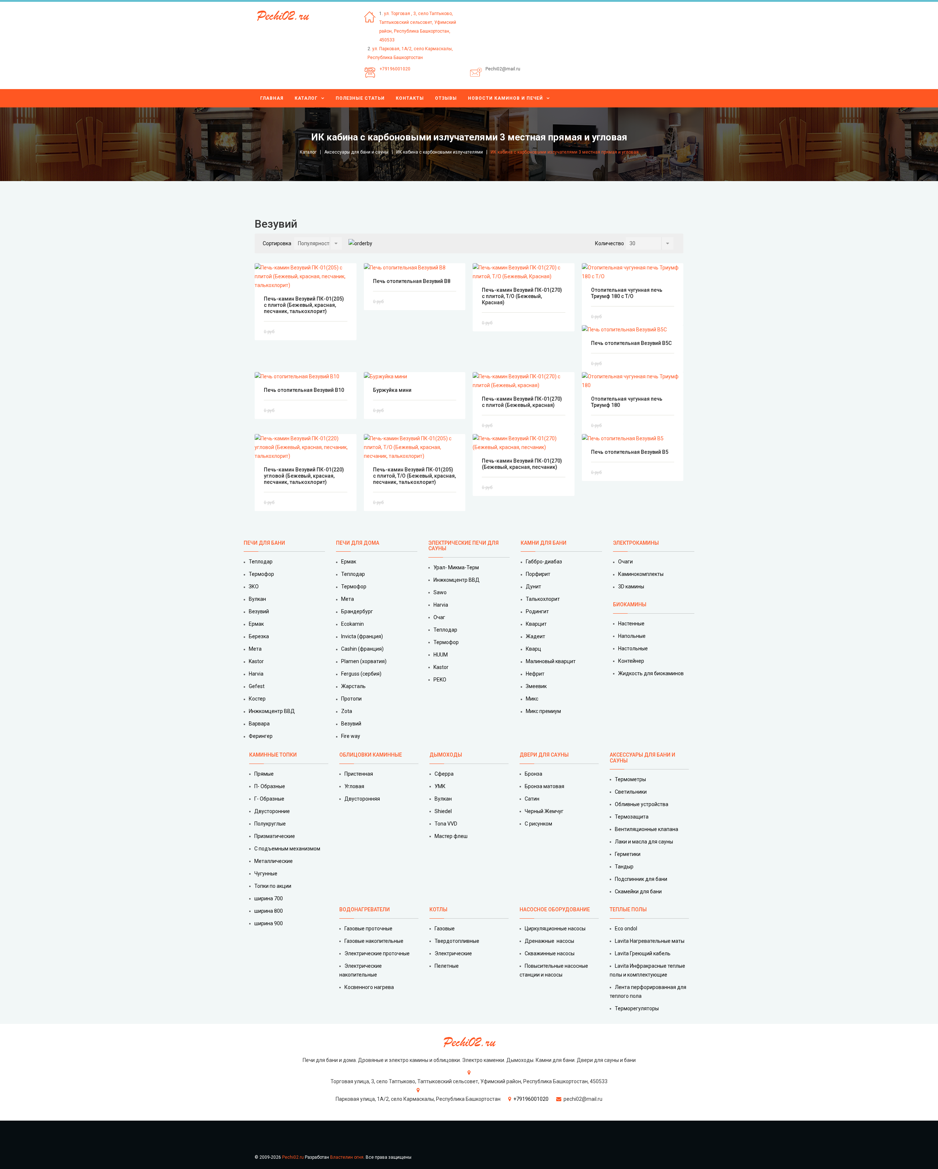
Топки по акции (272, 886)
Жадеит (535, 636)
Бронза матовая (544, 786)
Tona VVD (446, 824)
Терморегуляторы (637, 1008)
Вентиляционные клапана (646, 829)
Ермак (256, 624)
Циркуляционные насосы (555, 928)
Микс (532, 699)
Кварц (533, 649)
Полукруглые (270, 824)
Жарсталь (353, 686)
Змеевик (536, 686)
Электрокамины (636, 543)
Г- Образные (269, 799)
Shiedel (443, 811)
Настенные (631, 623)
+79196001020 (395, 68)
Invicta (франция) (362, 636)
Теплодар (261, 562)
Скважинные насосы (550, 953)
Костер (257, 699)
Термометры (630, 779)
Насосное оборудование (555, 909)
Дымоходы (445, 755)
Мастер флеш (451, 836)
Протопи (351, 699)
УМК (440, 786)
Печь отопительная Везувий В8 (411, 281)
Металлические (273, 861)
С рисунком (538, 824)
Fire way (350, 736)
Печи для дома (357, 543)
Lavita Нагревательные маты (649, 941)
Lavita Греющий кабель (643, 953)
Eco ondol (626, 928)
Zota (346, 711)
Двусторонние (272, 811)
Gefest (257, 686)
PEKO (439, 680)
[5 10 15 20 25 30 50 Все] (649, 243)
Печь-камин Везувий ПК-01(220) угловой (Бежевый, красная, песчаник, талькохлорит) (304, 476)
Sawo (440, 592)
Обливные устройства (641, 804)
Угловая (354, 786)
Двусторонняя (362, 799)
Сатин (532, 799)
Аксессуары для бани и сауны (356, 152)
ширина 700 (268, 898)
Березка (259, 636)
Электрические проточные (377, 953)
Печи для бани (264, 543)
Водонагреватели (364, 909)
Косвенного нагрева (369, 987)
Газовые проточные (368, 928)
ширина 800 (268, 911)
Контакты (410, 98)
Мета (255, 649)
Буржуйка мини (392, 390)
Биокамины (629, 604)
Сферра (444, 774)
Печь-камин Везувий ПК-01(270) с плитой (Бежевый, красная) (522, 402)
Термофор (261, 574)
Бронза (533, 774)
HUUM (440, 655)
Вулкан (257, 599)
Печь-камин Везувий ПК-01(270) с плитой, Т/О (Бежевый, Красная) (522, 296)
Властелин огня (346, 1157)
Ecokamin (352, 624)
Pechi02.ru (293, 1157)
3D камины (631, 586)
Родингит (537, 611)
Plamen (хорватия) (364, 661)
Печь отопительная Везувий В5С (631, 343)
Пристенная (358, 774)
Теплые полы (628, 909)
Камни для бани (543, 543)
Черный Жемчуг (544, 811)
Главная (272, 98)
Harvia (256, 674)
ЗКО (254, 586)
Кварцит (536, 624)
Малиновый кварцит (551, 661)
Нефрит (535, 674)
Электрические (453, 953)
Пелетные (447, 966)
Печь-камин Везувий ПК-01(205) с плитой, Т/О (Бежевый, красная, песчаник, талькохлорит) (414, 476)
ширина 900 (268, 923)
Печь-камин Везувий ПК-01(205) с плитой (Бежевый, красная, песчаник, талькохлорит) (304, 305)
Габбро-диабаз (544, 562)
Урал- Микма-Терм (456, 567)
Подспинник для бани (641, 879)
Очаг (439, 617)
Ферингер (261, 736)
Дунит (533, 586)
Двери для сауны (544, 755)
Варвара (259, 724)
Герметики (627, 854)
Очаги (625, 562)
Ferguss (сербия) (361, 674)
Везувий (259, 611)
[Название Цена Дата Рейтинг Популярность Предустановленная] (318, 243)
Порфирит (538, 574)
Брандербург (357, 611)
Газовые (445, 928)
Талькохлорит (543, 599)
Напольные (632, 636)
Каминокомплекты (641, 574)
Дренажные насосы (549, 941)
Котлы (438, 909)
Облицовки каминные (370, 755)
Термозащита (632, 817)
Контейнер (631, 661)
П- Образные (269, 786)
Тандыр (624, 867)
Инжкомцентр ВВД (272, 711)
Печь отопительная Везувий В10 (304, 390)
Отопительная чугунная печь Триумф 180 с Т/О (626, 293)
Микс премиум (543, 711)
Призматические (274, 836)
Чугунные (265, 873)
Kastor (256, 661)
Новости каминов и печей (505, 98)
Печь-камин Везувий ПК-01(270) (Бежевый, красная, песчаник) (522, 464)
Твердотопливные (457, 941)
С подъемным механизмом (287, 849)
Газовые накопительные (373, 941)
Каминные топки (273, 755)
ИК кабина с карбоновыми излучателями (439, 152)
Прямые (264, 774)
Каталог (306, 98)
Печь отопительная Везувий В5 (629, 452)
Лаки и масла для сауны (644, 842)
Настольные (633, 648)
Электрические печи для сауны (463, 545)
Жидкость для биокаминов (651, 673)
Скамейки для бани (638, 891)
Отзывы (446, 98)
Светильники (631, 792)
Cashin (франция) (362, 649)
